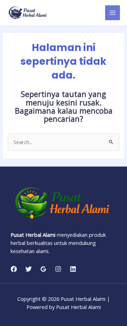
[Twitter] (28, 269)
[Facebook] (14, 269)
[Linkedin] (73, 269)
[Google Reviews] (43, 269)
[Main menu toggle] (112, 12)
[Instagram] (58, 269)
